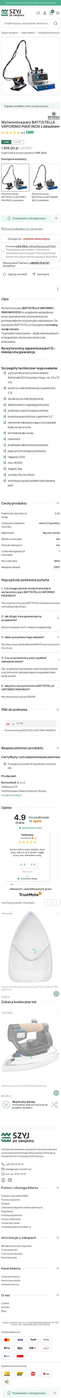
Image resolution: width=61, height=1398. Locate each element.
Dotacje (5, 1203)
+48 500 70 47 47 (39, 262)
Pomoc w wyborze (10, 1199)
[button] (55, 23)
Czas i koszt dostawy (12, 1253)
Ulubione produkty (10, 1280)
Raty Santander (9, 1257)
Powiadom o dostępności (29, 218)
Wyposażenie (27, 33)
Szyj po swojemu (9, 33)
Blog (3, 1311)
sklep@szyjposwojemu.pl (18, 1169)
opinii (35, 821)
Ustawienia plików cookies (14, 1227)
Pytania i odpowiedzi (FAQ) (14, 1195)
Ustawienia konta (10, 1284)
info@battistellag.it (11, 795)
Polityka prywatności (11, 1215)
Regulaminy (7, 1211)
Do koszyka (56, 994)
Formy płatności (9, 1249)
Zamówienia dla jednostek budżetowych (22, 1207)
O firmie (5, 1303)
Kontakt (5, 1307)
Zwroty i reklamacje (11, 1219)
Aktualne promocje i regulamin (16, 1246)
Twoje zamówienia (10, 1276)
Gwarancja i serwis (10, 1223)
